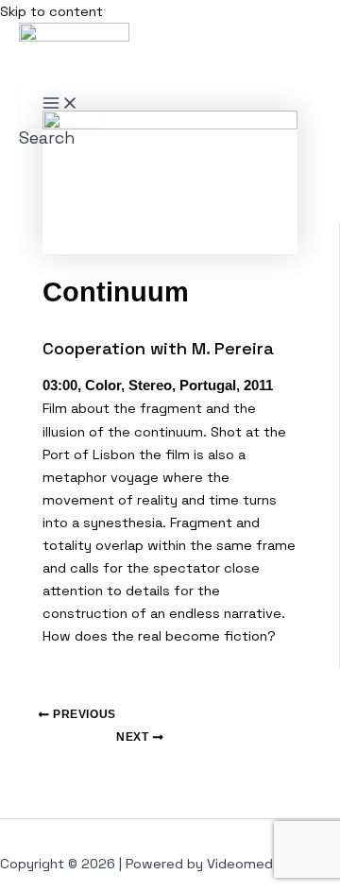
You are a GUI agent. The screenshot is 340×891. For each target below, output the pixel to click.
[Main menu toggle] (60, 104)
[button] (47, 137)
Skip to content (51, 11)
